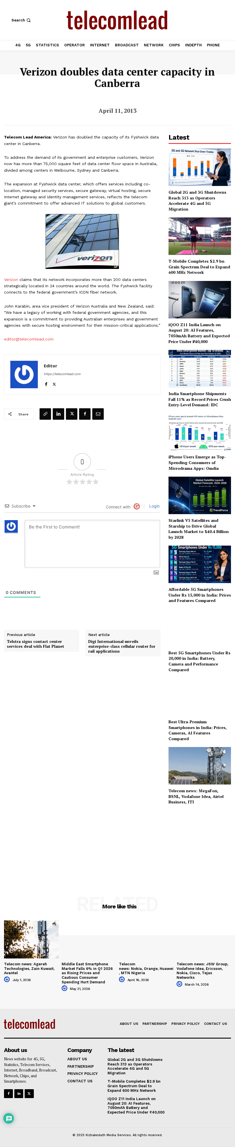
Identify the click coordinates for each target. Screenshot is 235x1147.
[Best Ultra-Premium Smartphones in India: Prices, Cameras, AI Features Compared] (200, 697)
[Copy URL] (45, 414)
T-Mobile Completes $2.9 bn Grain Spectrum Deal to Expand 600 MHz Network (199, 266)
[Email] (98, 414)
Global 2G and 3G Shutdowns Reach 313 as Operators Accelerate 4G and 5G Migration (197, 200)
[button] (21, 20)
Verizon (11, 279)
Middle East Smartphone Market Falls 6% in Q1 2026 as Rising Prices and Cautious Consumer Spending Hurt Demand (87, 973)
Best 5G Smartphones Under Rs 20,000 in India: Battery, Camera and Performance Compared (199, 661)
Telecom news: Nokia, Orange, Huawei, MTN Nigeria (146, 968)
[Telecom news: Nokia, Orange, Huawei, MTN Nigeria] (146, 939)
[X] (54, 383)
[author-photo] (7, 979)
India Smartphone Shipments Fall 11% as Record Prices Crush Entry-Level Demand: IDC (200, 399)
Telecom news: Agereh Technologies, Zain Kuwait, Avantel (29, 968)
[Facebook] (46, 383)
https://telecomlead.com (62, 374)
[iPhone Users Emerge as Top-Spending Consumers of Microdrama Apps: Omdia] (200, 432)
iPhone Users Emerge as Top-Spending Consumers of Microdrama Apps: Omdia (197, 462)
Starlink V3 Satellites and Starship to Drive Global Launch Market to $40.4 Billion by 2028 (199, 529)
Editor (50, 366)
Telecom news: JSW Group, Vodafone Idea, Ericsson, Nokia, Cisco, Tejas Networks (202, 971)
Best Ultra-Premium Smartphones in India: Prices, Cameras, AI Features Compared (198, 730)
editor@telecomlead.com (29, 339)
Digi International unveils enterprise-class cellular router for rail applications (121, 646)
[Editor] (24, 374)
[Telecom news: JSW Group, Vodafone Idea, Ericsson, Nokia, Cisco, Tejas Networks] (204, 939)
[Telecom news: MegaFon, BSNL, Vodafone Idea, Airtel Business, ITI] (200, 766)
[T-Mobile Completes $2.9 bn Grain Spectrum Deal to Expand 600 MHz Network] (200, 236)
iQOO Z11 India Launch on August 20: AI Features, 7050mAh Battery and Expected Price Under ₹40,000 (199, 333)
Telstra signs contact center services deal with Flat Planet (35, 644)
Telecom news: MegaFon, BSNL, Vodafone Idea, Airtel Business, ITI (196, 796)
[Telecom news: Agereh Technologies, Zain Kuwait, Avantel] (31, 939)
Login (154, 506)
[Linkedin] (58, 414)
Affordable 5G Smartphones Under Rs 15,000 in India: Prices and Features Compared (200, 595)
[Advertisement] (199, 842)
